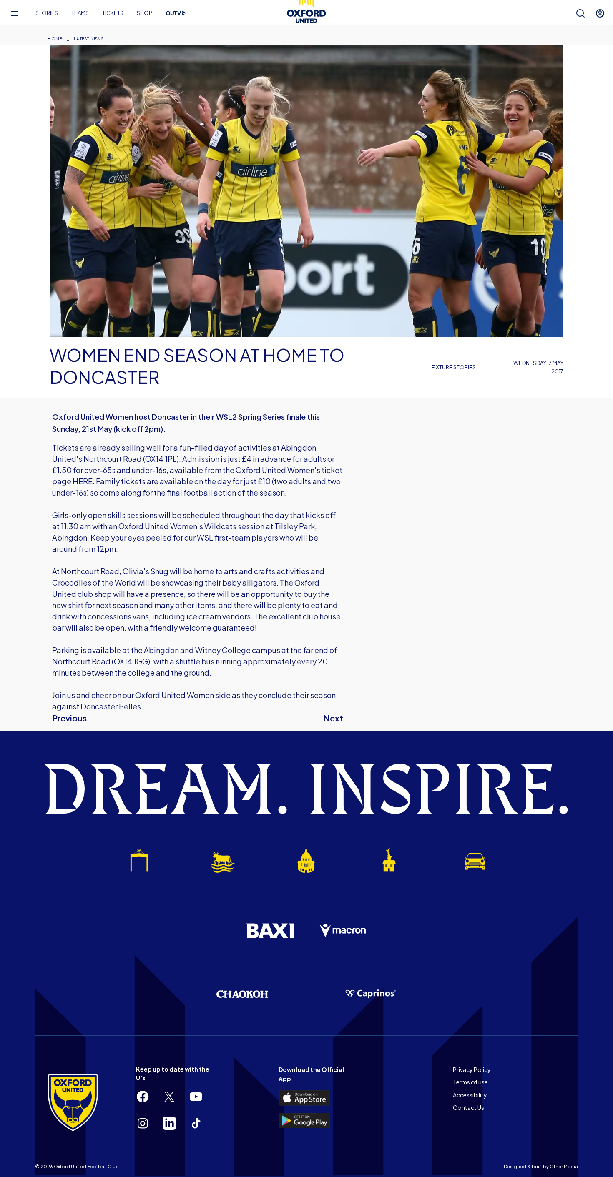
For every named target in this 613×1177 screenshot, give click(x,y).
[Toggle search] (580, 13)
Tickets (112, 13)
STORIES (46, 13)
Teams (80, 13)
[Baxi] (270, 930)
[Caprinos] (371, 994)
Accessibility (470, 1095)
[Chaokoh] (242, 993)
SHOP (144, 13)
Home (55, 38)
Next (333, 718)
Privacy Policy (472, 1069)
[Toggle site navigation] (14, 13)
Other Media (564, 1166)
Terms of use (470, 1082)
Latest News (89, 38)
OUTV (176, 13)
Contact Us (468, 1107)
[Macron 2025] (343, 931)
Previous (69, 718)
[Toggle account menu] (600, 13)
